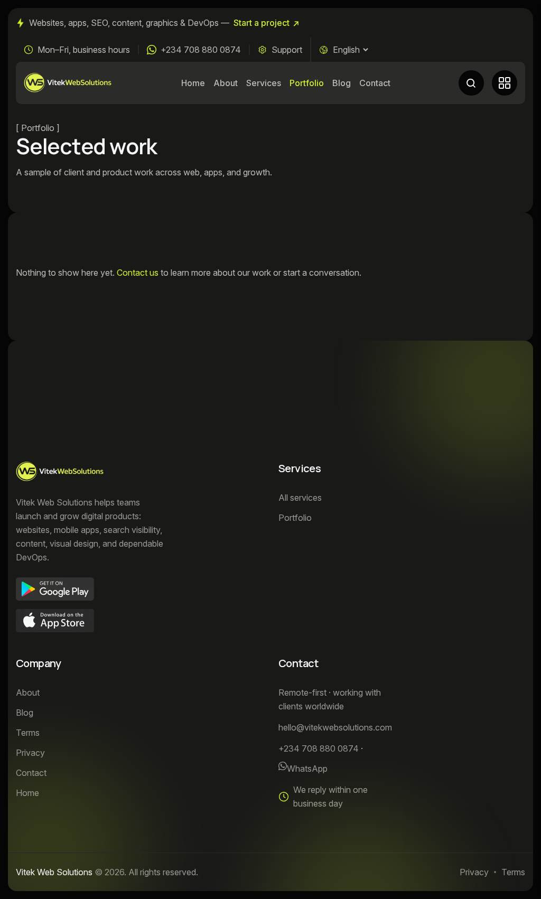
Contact (374, 83)
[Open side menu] (504, 83)
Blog (341, 83)
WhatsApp (307, 768)
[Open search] (471, 83)
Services (263, 83)
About (225, 83)
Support (287, 49)
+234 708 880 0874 (201, 49)
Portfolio (307, 83)
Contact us (137, 272)
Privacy (474, 872)
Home (193, 83)
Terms (513, 872)
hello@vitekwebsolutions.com (335, 727)
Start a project (262, 22)
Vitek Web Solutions (54, 872)
